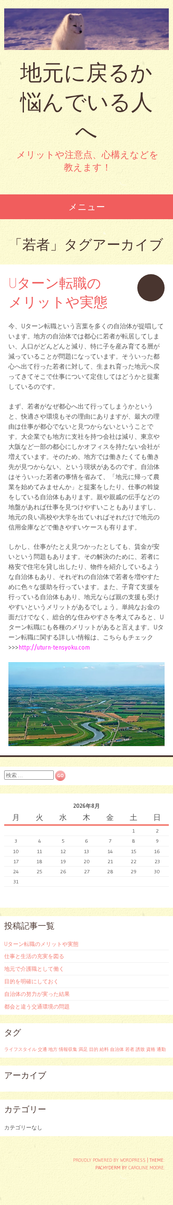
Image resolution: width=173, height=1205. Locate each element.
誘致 (140, 1049)
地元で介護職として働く (34, 968)
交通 (42, 1049)
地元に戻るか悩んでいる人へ (86, 102)
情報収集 (68, 1049)
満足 (83, 1049)
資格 (150, 1049)
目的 (93, 1049)
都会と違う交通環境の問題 (37, 1006)
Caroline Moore (146, 1168)
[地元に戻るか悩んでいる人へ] (86, 29)
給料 (104, 1049)
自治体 (117, 1049)
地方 (53, 1049)
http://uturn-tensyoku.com (54, 647)
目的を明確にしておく (31, 981)
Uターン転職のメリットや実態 (41, 943)
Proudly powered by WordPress (109, 1160)
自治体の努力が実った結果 (37, 993)
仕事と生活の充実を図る (34, 956)
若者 (129, 1049)
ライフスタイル (20, 1049)
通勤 (161, 1049)
